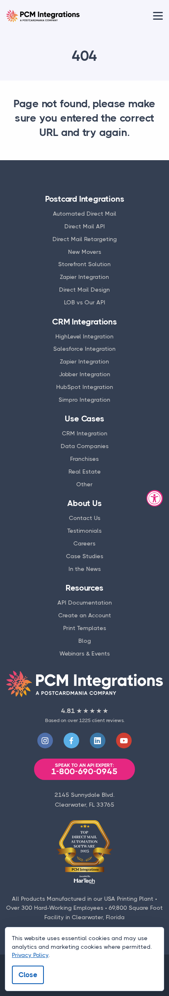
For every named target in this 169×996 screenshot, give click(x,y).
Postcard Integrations (84, 199)
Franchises (84, 458)
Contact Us (84, 518)
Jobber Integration (84, 374)
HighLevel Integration (84, 336)
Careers (84, 543)
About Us (84, 503)
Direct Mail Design (84, 289)
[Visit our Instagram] (45, 740)
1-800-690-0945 (84, 769)
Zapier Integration (84, 277)
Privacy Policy (30, 955)
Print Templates (84, 628)
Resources (84, 588)
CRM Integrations (84, 322)
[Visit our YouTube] (124, 740)
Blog (84, 640)
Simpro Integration (84, 399)
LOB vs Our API (84, 302)
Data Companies (85, 446)
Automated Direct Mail (84, 213)
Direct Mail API (84, 226)
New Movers (84, 251)
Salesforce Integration (84, 348)
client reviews (107, 720)
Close (27, 975)
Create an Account (84, 615)
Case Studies (84, 556)
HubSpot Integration (84, 387)
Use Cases (84, 418)
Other (84, 484)
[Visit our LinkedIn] (97, 740)
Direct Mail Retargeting (85, 239)
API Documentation (84, 602)
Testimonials (84, 530)
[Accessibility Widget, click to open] (154, 498)
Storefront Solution (84, 264)
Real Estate (85, 471)
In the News (85, 569)
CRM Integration (84, 433)
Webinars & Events (84, 653)
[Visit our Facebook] (71, 740)
